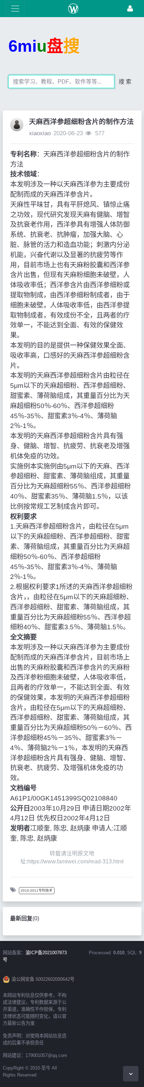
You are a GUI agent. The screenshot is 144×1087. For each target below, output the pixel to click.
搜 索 (125, 82)
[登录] (130, 8)
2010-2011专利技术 (36, 890)
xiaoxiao (40, 133)
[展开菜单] (15, 8)
